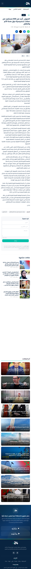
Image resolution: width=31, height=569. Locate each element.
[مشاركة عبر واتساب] (28, 31)
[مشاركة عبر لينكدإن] (16, 31)
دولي (12, 561)
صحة (6, 561)
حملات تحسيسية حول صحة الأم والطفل (17, 212)
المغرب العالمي (17, 9)
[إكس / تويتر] (13, 552)
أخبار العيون (4, 212)
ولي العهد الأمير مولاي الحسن (10, 567)
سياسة (15, 561)
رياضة (19, 561)
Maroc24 (26, 27)
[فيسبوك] (17, 552)
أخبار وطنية (26, 9)
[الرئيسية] (29, 15)
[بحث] (2, 3)
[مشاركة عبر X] (20, 31)
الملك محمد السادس (22, 567)
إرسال (15, 240)
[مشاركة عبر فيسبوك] (24, 31)
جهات (9, 9)
